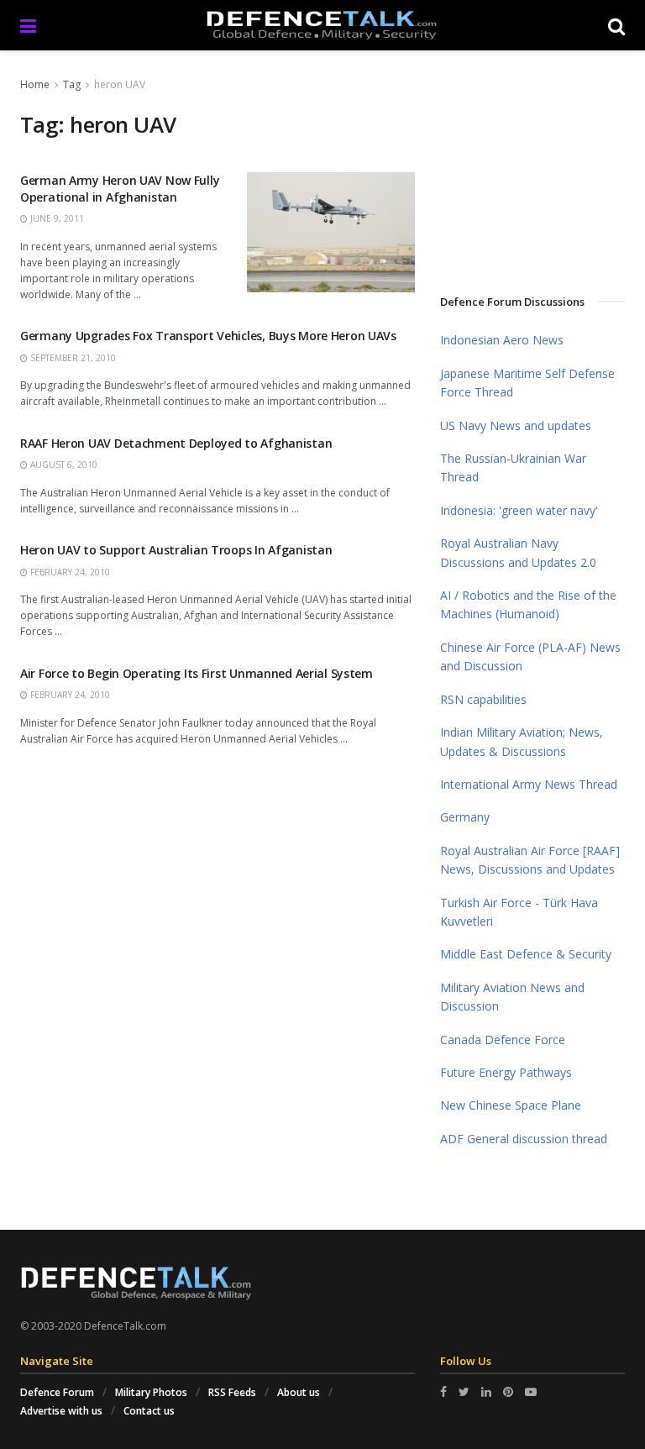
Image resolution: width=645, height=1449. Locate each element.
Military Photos (151, 1392)
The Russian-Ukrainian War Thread (513, 467)
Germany (465, 817)
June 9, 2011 (56, 218)
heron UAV (119, 84)
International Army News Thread (528, 784)
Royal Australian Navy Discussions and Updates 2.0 (518, 552)
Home (35, 84)
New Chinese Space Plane (510, 1105)
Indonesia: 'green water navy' (519, 510)
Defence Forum (57, 1392)
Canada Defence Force (502, 1039)
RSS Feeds (232, 1392)
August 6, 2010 (62, 464)
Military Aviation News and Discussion (512, 996)
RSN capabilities (483, 699)
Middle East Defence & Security (525, 954)
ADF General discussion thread (523, 1139)
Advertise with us (61, 1411)
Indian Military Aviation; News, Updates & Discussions (521, 741)
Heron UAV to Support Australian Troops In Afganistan (176, 550)
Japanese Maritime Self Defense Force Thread (527, 382)
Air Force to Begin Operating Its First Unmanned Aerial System (196, 673)
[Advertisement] (542, 166)
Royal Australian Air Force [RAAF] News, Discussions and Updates (530, 860)
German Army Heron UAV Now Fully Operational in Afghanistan (119, 188)
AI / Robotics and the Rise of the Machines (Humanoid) (528, 604)
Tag (72, 84)
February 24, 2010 (69, 572)
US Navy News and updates (515, 425)
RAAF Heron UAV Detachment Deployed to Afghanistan (176, 443)
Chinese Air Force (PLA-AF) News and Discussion (530, 656)
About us (298, 1392)
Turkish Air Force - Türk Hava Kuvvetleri (519, 912)
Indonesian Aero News (502, 340)
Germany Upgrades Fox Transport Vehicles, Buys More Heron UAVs (208, 336)
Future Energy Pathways (506, 1072)
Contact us (149, 1411)
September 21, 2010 (72, 358)
